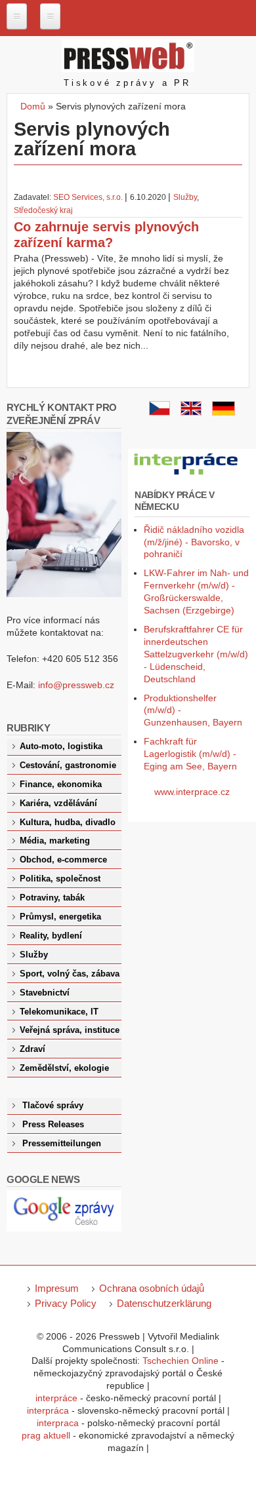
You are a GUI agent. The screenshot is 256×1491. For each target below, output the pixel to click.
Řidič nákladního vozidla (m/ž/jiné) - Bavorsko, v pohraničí (194, 542)
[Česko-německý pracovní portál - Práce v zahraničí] (186, 475)
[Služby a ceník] (159, 412)
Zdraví (32, 1049)
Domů (32, 106)
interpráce (56, 1398)
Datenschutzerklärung (164, 1303)
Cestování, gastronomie (68, 765)
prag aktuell (46, 1435)
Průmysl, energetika (60, 916)
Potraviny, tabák (52, 897)
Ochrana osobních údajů (151, 1288)
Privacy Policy (65, 1303)
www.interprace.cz (192, 791)
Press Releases (53, 1124)
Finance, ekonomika (61, 784)
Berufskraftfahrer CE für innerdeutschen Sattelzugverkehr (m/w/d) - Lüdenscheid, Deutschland (196, 654)
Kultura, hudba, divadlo (68, 822)
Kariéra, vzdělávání (58, 803)
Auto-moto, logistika (61, 746)
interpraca (58, 1423)
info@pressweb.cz (76, 685)
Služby (185, 197)
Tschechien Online (180, 1360)
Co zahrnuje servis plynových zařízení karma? (106, 235)
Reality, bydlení (51, 935)
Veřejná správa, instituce (69, 1030)
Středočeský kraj (43, 210)
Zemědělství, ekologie (64, 1068)
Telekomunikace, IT (59, 1012)
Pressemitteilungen (61, 1143)
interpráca (48, 1410)
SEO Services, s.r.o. (88, 197)
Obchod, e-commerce (63, 859)
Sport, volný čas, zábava (69, 973)
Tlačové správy (52, 1105)
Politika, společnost (60, 878)
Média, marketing (55, 840)
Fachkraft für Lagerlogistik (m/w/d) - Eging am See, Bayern (190, 753)
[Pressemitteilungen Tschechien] (223, 412)
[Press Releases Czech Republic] (191, 412)
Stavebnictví (45, 992)
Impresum (57, 1288)
